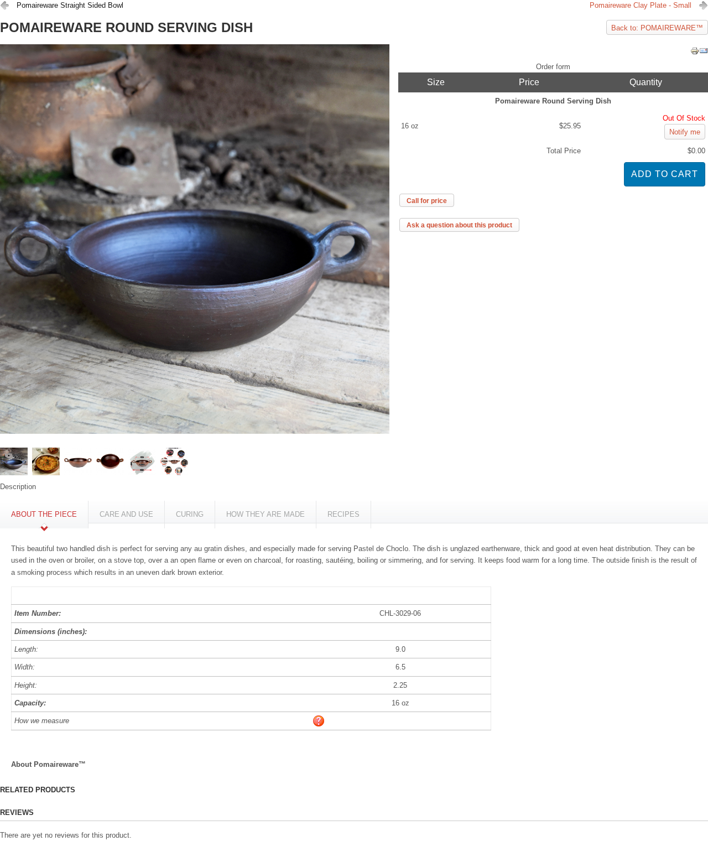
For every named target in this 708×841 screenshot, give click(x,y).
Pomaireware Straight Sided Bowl (70, 5)
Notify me (684, 132)
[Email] (703, 53)
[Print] (694, 53)
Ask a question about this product (459, 225)
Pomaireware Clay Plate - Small (640, 5)
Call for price (427, 201)
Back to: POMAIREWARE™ (657, 28)
